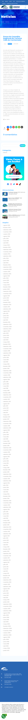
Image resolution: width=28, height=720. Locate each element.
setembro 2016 (7, 428)
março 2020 (6, 342)
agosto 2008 (6, 637)
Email (10, 1)
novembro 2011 (7, 555)
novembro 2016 (7, 423)
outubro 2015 (6, 452)
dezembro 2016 (7, 421)
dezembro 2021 (7, 304)
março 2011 (6, 573)
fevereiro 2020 (7, 344)
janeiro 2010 (6, 602)
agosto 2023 (6, 276)
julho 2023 (5, 278)
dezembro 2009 (7, 604)
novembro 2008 (7, 630)
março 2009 (6, 624)
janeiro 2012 (6, 551)
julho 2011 (5, 564)
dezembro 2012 (7, 527)
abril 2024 (5, 263)
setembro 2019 (7, 353)
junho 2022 (6, 298)
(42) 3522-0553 (7, 684)
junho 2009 (6, 617)
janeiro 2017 (6, 419)
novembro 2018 (7, 373)
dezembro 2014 (7, 474)
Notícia (5, 152)
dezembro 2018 (7, 370)
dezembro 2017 (7, 395)
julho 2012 (5, 538)
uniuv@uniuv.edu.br (8, 687)
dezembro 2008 (7, 628)
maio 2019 (6, 359)
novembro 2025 (7, 232)
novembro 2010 (7, 582)
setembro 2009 (7, 610)
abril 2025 (5, 243)
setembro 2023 (7, 274)
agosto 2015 (6, 456)
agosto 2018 (6, 379)
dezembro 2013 (7, 500)
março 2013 (6, 520)
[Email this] (22, 127)
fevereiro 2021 (6, 322)
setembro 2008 (7, 635)
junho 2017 (6, 408)
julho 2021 (5, 313)
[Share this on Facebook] (8, 127)
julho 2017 (5, 406)
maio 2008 (6, 644)
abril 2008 (5, 646)
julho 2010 (5, 591)
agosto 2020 (6, 331)
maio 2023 (6, 282)
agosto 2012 (6, 536)
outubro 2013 (6, 505)
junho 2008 (6, 641)
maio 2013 (5, 516)
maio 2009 (6, 619)
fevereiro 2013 (6, 522)
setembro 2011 (7, 560)
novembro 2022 (7, 293)
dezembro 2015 (7, 447)
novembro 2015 (7, 450)
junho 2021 (6, 315)
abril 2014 (5, 492)
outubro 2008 (6, 633)
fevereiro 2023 (6, 287)
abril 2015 (5, 465)
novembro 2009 (7, 606)
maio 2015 (6, 463)
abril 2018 (5, 388)
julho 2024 (6, 258)
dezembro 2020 (7, 324)
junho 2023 (6, 280)
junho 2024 (6, 260)
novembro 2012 (7, 529)
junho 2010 (6, 593)
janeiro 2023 (6, 289)
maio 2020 (6, 337)
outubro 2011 (6, 558)
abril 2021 (5, 320)
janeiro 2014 (6, 498)
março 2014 (6, 494)
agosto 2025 (6, 236)
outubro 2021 (6, 306)
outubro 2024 (6, 254)
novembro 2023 (7, 269)
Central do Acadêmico (20, 1)
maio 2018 (6, 386)
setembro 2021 (7, 309)
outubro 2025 (6, 234)
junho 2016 (6, 434)
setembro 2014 (7, 481)
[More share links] (8, 129)
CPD (14, 1)
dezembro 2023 (7, 267)
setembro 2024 (7, 256)
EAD (3, 1)
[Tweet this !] (11, 127)
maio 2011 (5, 569)
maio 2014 (6, 489)
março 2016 (6, 441)
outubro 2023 (6, 271)
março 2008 (6, 648)
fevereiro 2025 (7, 247)
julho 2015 (5, 458)
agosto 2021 (6, 311)
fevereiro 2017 (6, 417)
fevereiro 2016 (6, 443)
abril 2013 (5, 518)
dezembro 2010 (7, 580)
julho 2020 (6, 333)
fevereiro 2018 (6, 392)
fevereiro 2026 (7, 227)
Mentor (6, 1)
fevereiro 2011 (6, 575)
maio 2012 (5, 542)
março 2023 (6, 285)
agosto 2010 (6, 588)
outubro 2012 (6, 531)
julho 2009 (6, 615)
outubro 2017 (6, 399)
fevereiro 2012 (6, 549)
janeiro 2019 (6, 368)
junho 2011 (5, 567)
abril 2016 (5, 439)
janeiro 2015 (6, 472)
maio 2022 (6, 300)
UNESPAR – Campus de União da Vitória (10, 3)
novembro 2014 (7, 476)
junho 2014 (6, 487)
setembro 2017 (7, 401)
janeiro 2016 (6, 445)
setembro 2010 (7, 586)
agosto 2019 (6, 355)
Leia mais (17, 712)
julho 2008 (6, 639)
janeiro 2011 (6, 578)
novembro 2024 (7, 251)
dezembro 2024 (7, 249)
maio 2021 (5, 318)
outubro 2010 (6, 584)
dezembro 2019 (7, 346)
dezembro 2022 (7, 291)
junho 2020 (6, 335)
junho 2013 (6, 514)
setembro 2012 (7, 533)
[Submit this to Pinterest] (13, 127)
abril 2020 (5, 340)
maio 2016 (6, 437)
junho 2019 (6, 357)
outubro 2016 (6, 426)
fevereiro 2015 (6, 470)
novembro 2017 (7, 397)
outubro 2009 (6, 608)
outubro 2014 (6, 478)
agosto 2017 (6, 403)
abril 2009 (5, 622)
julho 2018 (5, 381)
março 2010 (6, 599)
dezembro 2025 (7, 229)
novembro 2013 (7, 503)
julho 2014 (5, 485)
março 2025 (6, 245)
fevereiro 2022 (6, 302)
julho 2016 (5, 432)
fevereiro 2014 (6, 496)
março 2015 (6, 467)
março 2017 (6, 415)
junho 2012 (6, 540)
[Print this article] (19, 127)
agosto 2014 (6, 483)
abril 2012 (5, 544)
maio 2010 (6, 595)
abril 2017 (5, 412)
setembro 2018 (7, 377)
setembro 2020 (7, 329)
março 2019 (6, 364)
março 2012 (6, 547)
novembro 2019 (7, 348)
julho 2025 (6, 238)
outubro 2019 (6, 351)
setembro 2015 (7, 454)
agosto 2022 (6, 296)
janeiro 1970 (6, 650)
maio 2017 (5, 410)
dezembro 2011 (7, 553)
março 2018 (6, 390)
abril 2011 (5, 571)
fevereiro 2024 (7, 265)
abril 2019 (5, 362)
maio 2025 (6, 240)
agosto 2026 (6, 225)
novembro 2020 (7, 326)
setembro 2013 (7, 507)
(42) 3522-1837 (7, 677)
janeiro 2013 (6, 525)
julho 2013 (5, 511)
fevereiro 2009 (7, 626)
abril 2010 (5, 597)
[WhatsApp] (16, 127)
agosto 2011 (6, 562)
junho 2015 (6, 461)
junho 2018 (6, 384)
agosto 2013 (6, 509)
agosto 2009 (6, 613)
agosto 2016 (6, 430)
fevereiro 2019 (6, 366)
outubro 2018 (6, 375)
